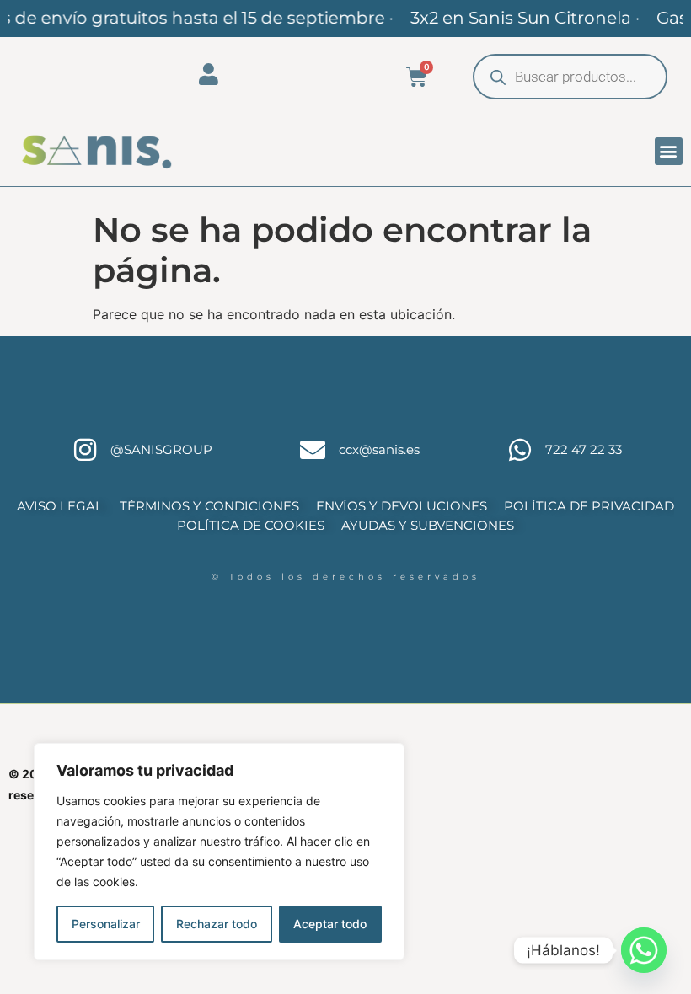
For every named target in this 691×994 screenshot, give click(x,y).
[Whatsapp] (644, 950)
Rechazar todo (216, 924)
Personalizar (106, 924)
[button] (669, 151)
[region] (219, 851)
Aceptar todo (330, 924)
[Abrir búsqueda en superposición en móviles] (570, 76)
